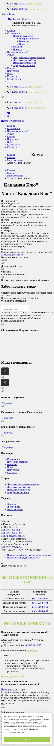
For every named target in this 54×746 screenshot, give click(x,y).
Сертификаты (14, 79)
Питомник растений (17, 52)
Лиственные (13, 506)
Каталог (11, 68)
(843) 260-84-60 (40, 607)
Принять (27, 739)
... (8, 81)
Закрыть (23, 689)
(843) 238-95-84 (40, 602)
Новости (23, 44)
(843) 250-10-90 (40, 598)
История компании (23, 36)
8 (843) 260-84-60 (13, 533)
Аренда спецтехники (24, 65)
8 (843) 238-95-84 (18, 9)
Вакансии (24, 41)
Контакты (12, 76)
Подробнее (7, 403)
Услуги (10, 54)
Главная (11, 30)
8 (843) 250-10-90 (18, 3)
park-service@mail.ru (20, 19)
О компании (13, 33)
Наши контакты (9, 689)
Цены (10, 73)
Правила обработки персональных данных (29, 555)
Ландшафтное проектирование (29, 57)
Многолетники (15, 160)
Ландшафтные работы (24, 60)
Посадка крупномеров (24, 63)
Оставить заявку (10, 312)
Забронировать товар (12, 254)
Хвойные (12, 504)
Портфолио (13, 71)
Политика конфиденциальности (23, 557)
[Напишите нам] (27, 562)
